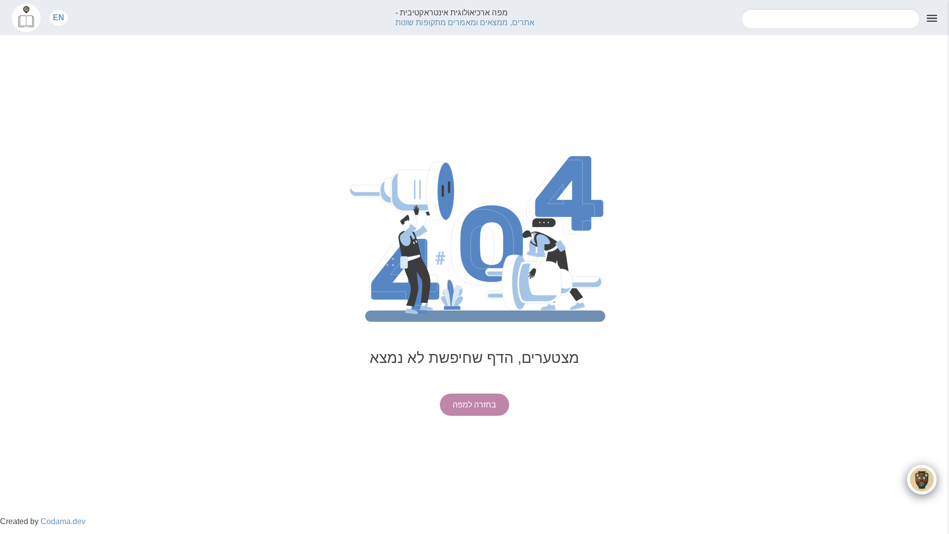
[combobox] (830, 19)
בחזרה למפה (474, 404)
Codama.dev (63, 521)
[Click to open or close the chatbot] (922, 479)
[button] (59, 17)
